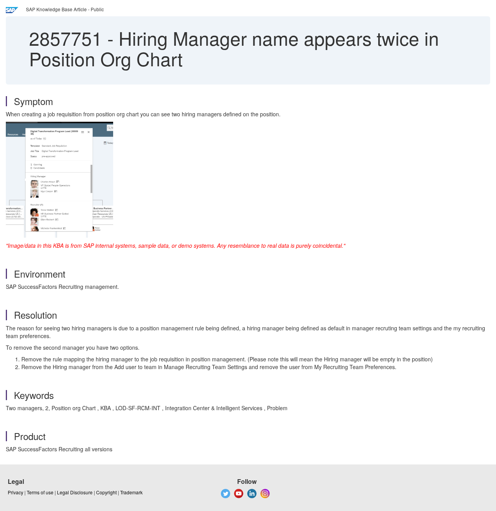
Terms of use (40, 492)
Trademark (131, 492)
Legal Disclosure (75, 492)
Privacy (15, 492)
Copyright (106, 492)
